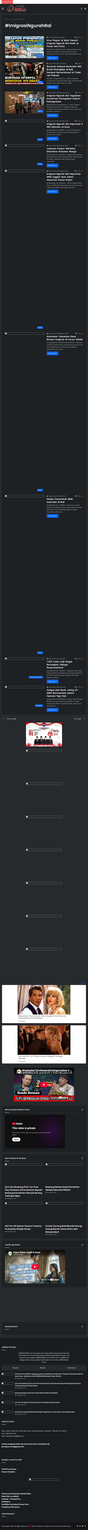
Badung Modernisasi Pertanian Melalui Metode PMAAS (63, 1188)
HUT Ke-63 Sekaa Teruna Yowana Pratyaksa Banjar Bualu (23, 1227)
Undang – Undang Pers (11, 1499)
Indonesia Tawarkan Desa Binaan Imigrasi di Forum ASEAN (65, 338)
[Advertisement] (44, 1304)
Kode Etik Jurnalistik (10, 1496)
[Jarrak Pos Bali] (17, 8)
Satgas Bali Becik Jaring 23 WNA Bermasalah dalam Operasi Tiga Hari (62, 693)
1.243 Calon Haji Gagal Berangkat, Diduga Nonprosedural (59, 664)
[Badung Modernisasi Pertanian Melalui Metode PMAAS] (64, 1173)
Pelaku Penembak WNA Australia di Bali (60, 501)
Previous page (11, 719)
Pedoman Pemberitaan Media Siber (16, 1494)
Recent (43, 1368)
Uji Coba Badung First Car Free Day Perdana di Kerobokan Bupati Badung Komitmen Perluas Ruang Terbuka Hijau (23, 1191)
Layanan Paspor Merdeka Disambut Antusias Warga (61, 150)
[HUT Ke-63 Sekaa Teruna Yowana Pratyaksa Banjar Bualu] (23, 1212)
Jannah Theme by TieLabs (40, 1526)
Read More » (52, 58)
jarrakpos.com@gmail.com (15, 1436)
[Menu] (3, 9)
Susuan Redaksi (8, 1472)
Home (8, 19)
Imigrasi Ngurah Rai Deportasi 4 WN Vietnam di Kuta (65, 125)
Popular (15, 1368)
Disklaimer (6, 1502)
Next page (77, 719)
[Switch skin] (81, 9)
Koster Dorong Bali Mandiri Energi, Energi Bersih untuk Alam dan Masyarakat (64, 1228)
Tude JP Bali (52, 37)
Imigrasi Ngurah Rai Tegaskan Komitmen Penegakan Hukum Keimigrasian (64, 98)
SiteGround (67, 1526)
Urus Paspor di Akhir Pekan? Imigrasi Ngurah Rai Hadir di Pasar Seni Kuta (62, 43)
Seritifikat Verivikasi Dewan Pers (15, 1504)
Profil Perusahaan (9, 1469)
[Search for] (85, 9)
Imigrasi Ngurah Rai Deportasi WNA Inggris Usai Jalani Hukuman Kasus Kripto (63, 176)
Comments (71, 1368)
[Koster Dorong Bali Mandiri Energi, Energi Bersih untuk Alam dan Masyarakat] (64, 1212)
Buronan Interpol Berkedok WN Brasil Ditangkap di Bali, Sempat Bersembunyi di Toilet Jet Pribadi (64, 71)
